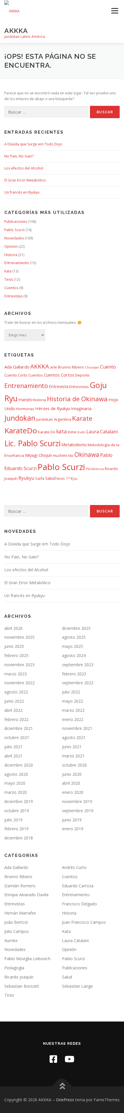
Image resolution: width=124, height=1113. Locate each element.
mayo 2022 (72, 701)
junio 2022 (14, 701)
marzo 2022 (73, 710)
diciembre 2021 (18, 728)
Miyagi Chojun (38, 455)
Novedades (14, 238)
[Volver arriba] (62, 1086)
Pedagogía (14, 967)
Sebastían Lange (77, 986)
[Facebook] (53, 1059)
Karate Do (46, 431)
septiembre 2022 (77, 682)
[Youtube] (69, 1059)
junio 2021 (72, 746)
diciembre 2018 (18, 838)
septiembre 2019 (77, 810)
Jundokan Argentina (53, 419)
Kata (8, 271)
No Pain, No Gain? (19, 156)
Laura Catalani (102, 431)
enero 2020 (72, 792)
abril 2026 (13, 628)
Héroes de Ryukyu (52, 408)
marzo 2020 (15, 792)
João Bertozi (16, 922)
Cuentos (11, 287)
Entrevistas (13, 296)
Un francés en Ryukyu (22, 192)
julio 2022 (71, 692)
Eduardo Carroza (77, 885)
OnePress (65, 1099)
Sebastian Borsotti (21, 986)
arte (53, 367)
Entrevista (58, 386)
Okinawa (86, 455)
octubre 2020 (74, 765)
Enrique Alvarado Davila (26, 894)
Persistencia (95, 469)
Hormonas (25, 408)
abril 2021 (13, 756)
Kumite (11, 940)
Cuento (108, 367)
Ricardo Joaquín (18, 977)
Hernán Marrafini (20, 913)
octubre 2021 (16, 737)
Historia (10, 254)
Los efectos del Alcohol (23, 168)
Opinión (11, 246)
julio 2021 (13, 746)
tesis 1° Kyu (67, 478)
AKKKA (16, 30)
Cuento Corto (15, 375)
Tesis (8, 279)
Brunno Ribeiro (71, 367)
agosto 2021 (74, 737)
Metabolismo (74, 444)
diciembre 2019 (18, 801)
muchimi (60, 455)
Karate (82, 418)
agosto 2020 (16, 774)
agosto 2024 (74, 655)
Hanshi (25, 399)
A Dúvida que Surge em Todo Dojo (33, 144)
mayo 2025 (72, 646)
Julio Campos (16, 931)
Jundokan (19, 418)
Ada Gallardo (16, 367)
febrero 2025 (16, 655)
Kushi (81, 432)
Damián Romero (19, 885)
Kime (72, 431)
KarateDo (20, 430)
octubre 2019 (16, 810)
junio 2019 (72, 819)
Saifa (39, 478)
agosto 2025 (74, 637)
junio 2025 (14, 646)
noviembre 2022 (19, 682)
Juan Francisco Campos (84, 922)
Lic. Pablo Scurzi (32, 443)
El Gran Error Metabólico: (25, 180)
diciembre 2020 (18, 765)
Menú (114, 10)
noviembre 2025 (19, 637)
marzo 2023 (15, 674)
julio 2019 (13, 819)
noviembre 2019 (77, 801)
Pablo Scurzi (14, 229)
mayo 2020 (14, 783)
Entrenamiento (16, 262)
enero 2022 (72, 719)
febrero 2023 (74, 674)
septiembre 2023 (77, 664)
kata (61, 431)
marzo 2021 (73, 756)
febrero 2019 (16, 828)
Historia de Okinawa (77, 399)
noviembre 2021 (77, 728)
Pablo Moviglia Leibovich (27, 958)
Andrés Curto (74, 867)
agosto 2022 (16, 692)
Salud (50, 478)
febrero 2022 (16, 719)
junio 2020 (72, 774)
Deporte (82, 375)
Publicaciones (15, 221)
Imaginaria (81, 408)
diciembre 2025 (76, 628)
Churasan (92, 367)
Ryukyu (26, 478)
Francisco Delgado (79, 904)
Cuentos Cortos (59, 375)
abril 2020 (71, 783)
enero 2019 (72, 828)
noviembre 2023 (19, 664)
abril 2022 (13, 710)
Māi (71, 456)
